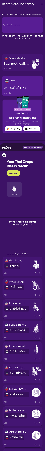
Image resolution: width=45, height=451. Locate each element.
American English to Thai (19, 14)
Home (6, 14)
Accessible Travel (35, 14)
